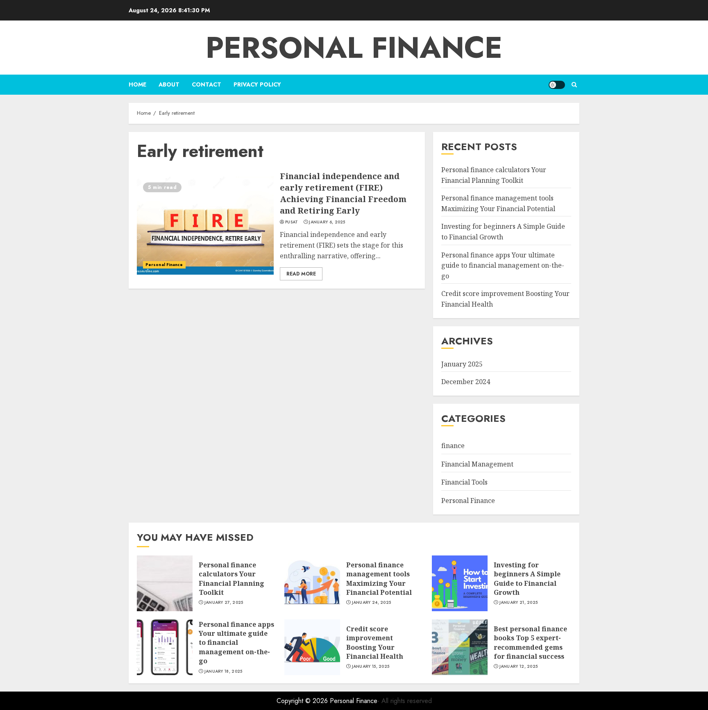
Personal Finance (354, 47)
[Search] (574, 85)
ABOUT (169, 84)
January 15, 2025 (371, 666)
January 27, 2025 (223, 602)
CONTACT (206, 84)
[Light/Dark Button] (557, 85)
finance (453, 445)
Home (137, 84)
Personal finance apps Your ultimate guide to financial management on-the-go (502, 265)
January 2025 (462, 364)
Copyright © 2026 (303, 700)
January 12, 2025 (518, 666)
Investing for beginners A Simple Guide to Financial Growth (527, 578)
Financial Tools (464, 482)
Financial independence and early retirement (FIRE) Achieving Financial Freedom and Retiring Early (343, 193)
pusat (291, 222)
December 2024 (465, 381)
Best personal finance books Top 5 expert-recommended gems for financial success (530, 642)
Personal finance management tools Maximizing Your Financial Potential (379, 578)
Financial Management (477, 464)
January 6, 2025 (327, 222)
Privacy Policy (257, 84)
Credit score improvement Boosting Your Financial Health (374, 642)
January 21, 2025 (518, 602)
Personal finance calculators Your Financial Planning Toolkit (231, 578)
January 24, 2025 (371, 602)
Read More (301, 274)
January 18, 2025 (223, 671)
